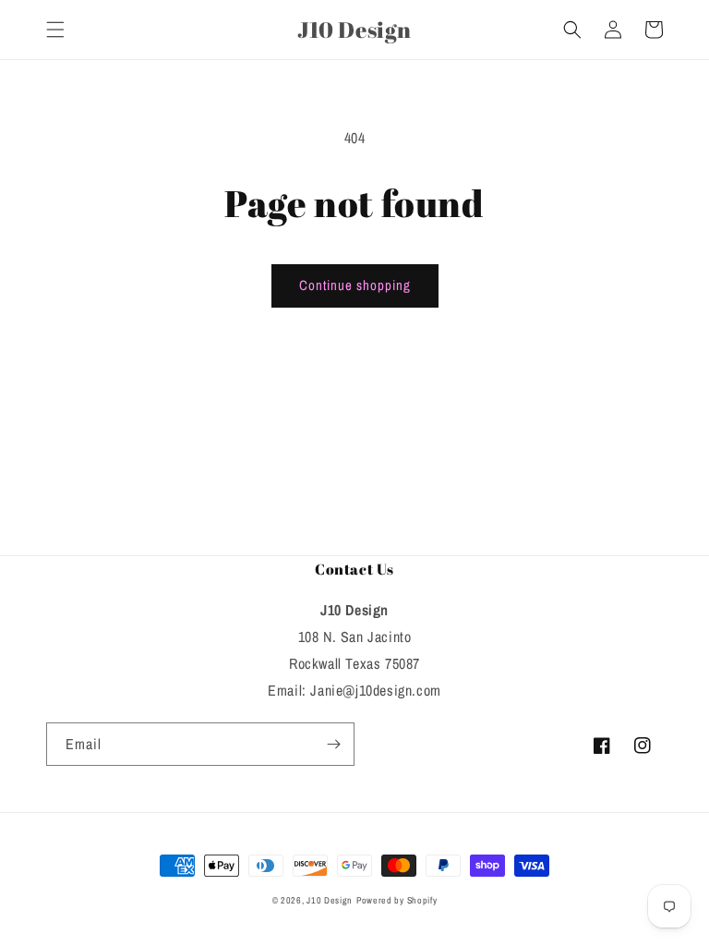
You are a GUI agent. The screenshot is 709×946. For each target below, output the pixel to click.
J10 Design (329, 900)
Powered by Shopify (397, 900)
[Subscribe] (333, 744)
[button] (55, 29)
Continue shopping (355, 285)
